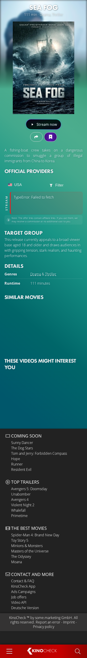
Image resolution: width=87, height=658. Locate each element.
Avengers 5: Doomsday (29, 489)
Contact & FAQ (22, 581)
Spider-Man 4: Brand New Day (35, 535)
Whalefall (18, 510)
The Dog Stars (22, 448)
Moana (16, 562)
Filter (59, 185)
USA (18, 185)
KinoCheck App (23, 586)
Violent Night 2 (22, 505)
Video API (18, 602)
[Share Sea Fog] (36, 136)
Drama (35, 274)
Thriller (50, 274)
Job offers (18, 597)
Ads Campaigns (23, 591)
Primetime (19, 515)
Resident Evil (21, 469)
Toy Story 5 (19, 540)
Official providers (28, 171)
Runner (17, 464)
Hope (15, 459)
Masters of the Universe (30, 551)
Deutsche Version (25, 608)
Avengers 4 (20, 499)
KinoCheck (17, 617)
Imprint (69, 622)
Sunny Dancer (22, 442)
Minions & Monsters (27, 545)
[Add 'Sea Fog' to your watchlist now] (50, 136)
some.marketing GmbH (53, 617)
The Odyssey (21, 556)
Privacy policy (43, 626)
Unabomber (21, 494)
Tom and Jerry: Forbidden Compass (39, 453)
